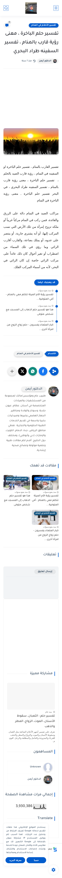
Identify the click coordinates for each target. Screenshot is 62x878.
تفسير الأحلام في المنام (43, 25)
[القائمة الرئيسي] (56, 8)
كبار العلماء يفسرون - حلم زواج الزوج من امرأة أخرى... (30, 327)
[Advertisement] (31, 103)
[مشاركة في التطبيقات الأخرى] (12, 371)
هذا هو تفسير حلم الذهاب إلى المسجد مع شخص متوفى (29, 312)
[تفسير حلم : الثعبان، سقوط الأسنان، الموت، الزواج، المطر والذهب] (31, 696)
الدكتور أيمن (45, 61)
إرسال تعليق (45, 571)
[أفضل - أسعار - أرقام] (31, 8)
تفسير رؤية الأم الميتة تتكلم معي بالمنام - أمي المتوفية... (29, 297)
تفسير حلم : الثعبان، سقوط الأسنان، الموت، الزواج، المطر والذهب (35, 721)
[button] (43, 371)
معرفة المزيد (15, 860)
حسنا (36, 860)
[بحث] (6, 8)
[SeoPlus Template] (55, 849)
